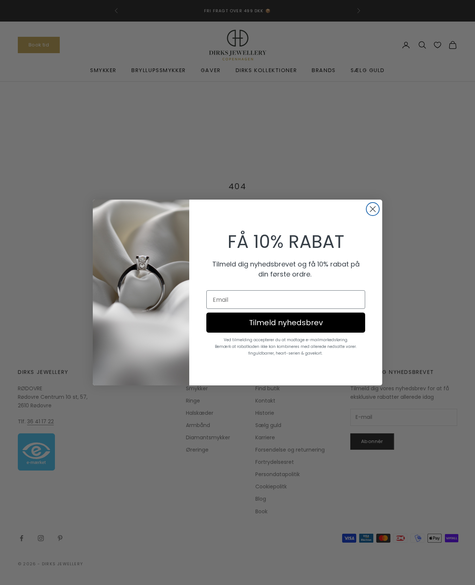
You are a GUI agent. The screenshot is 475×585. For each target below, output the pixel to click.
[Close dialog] (372, 209)
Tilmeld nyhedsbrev (286, 322)
